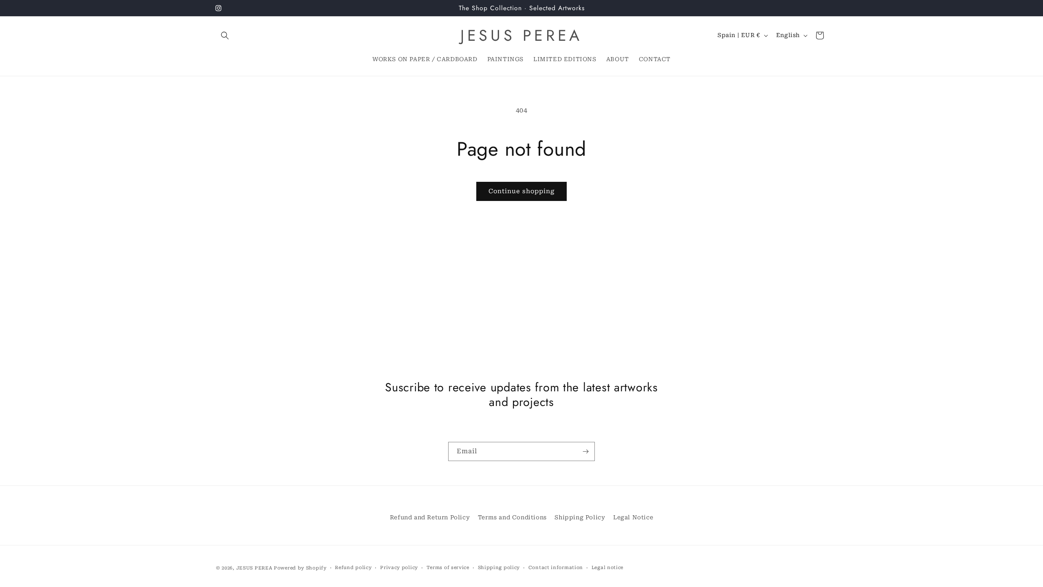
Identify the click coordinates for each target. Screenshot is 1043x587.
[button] (225, 35)
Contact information (555, 567)
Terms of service (448, 567)
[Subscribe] (585, 451)
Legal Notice (633, 517)
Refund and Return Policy (430, 517)
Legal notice (607, 567)
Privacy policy (399, 567)
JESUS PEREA (254, 568)
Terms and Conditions (512, 517)
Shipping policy (499, 567)
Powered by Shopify (300, 568)
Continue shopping (521, 191)
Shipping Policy (580, 517)
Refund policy (353, 567)
